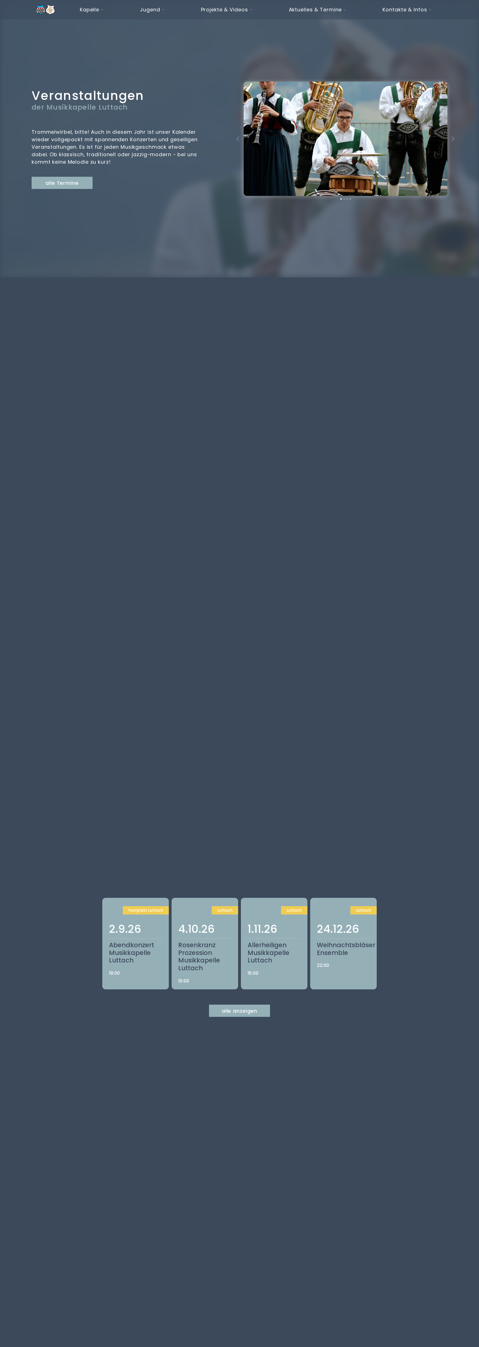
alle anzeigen (239, 1010)
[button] (90, 9)
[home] (45, 9)
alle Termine (62, 183)
